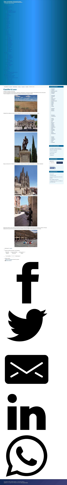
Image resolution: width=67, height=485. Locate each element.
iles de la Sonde (54, 100)
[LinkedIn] (26, 412)
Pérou (52, 120)
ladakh (52, 123)
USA (52, 141)
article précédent (14, 252)
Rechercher (52, 161)
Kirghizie (52, 124)
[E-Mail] (26, 369)
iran (52, 121)
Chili (52, 131)
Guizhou (52, 109)
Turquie (52, 119)
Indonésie (53, 96)
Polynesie (53, 88)
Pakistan (52, 125)
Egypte (52, 140)
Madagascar (53, 133)
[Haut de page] (65, 483)
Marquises (53, 92)
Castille (10, 248)
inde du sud (53, 98)
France (52, 118)
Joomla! (5, 482)
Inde (52, 97)
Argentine (53, 130)
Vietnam (52, 137)
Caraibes (52, 93)
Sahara (52, 101)
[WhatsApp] (26, 456)
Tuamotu (52, 89)
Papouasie (53, 95)
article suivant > (22, 252)
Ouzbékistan (53, 116)
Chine (52, 105)
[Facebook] (26, 282)
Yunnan (52, 106)
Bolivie (52, 132)
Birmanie (52, 122)
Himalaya (53, 99)
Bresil (52, 128)
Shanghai (52, 108)
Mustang (52, 110)
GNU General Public (24, 482)
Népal (52, 104)
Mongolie (53, 129)
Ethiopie (52, 136)
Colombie (53, 142)
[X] (26, 326)
